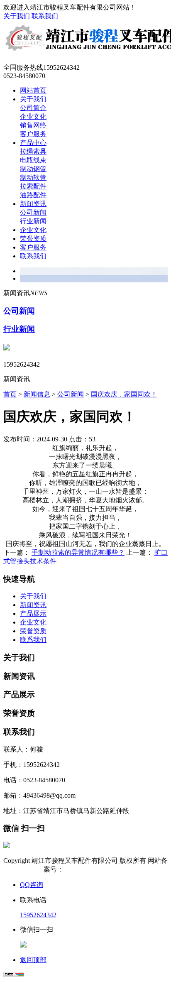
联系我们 (45, 16)
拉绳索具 (33, 151)
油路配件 (33, 194)
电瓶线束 (33, 160)
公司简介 (33, 107)
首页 (10, 394)
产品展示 (33, 613)
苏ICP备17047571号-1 (96, 869)
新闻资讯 (33, 203)
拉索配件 (33, 186)
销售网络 (33, 125)
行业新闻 (33, 221)
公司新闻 (33, 212)
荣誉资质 (33, 238)
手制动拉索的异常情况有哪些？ (78, 552)
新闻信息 (37, 394)
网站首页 (33, 90)
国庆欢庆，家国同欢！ (124, 394)
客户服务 (33, 133)
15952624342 (38, 914)
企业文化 (33, 116)
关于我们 (16, 16)
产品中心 (33, 142)
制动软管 (33, 177)
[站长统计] (13, 974)
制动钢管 (33, 168)
